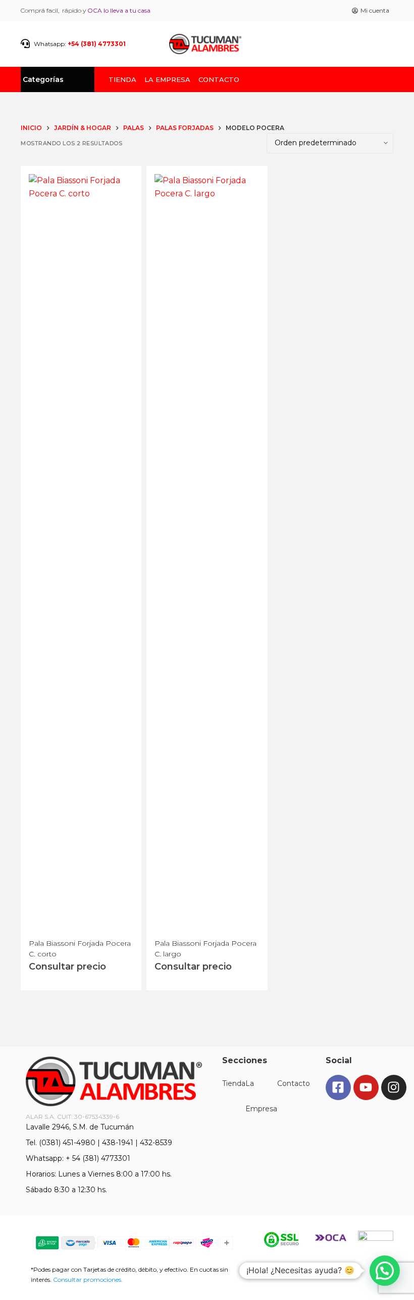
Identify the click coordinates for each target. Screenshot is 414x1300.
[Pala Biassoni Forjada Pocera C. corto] (81, 553)
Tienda (122, 77)
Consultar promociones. (88, 1279)
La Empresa (167, 77)
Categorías (43, 79)
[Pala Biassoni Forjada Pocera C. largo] (206, 553)
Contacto (218, 77)
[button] (385, 1270)
